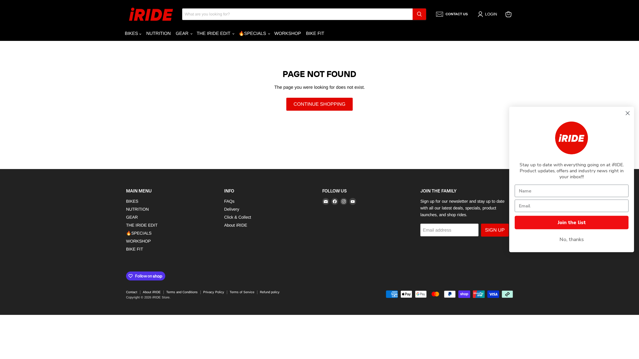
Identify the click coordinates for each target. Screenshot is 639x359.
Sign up (495, 230)
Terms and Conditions (182, 292)
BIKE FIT (315, 33)
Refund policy (270, 292)
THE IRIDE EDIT (214, 33)
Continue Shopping (319, 104)
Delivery (231, 209)
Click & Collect (237, 217)
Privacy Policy (213, 292)
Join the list (572, 222)
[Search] (419, 14)
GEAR (183, 33)
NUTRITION (158, 33)
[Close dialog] (627, 113)
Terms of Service (242, 292)
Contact (131, 292)
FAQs (229, 201)
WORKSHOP (287, 33)
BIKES (132, 33)
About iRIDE (235, 225)
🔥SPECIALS (253, 33)
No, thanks (571, 239)
